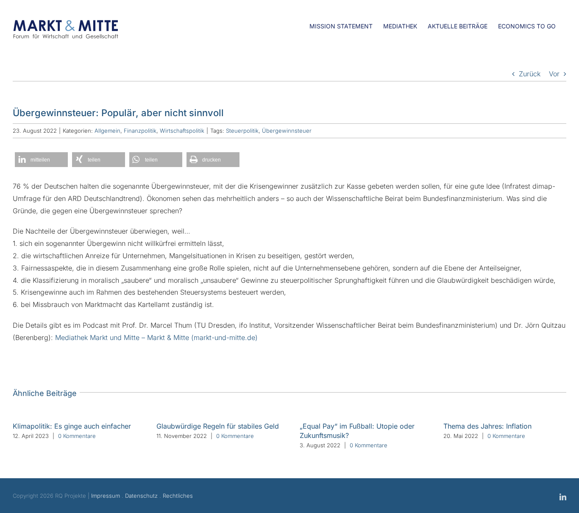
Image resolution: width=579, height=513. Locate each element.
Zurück (529, 74)
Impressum (105, 495)
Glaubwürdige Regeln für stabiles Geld (217, 426)
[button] (41, 159)
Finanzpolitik (140, 130)
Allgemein (107, 130)
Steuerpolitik (242, 130)
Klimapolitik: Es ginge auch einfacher (72, 426)
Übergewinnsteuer (287, 130)
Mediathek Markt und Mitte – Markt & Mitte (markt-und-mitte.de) (156, 337)
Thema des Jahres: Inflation (487, 426)
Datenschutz (141, 495)
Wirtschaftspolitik (182, 130)
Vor (554, 74)
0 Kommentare (77, 435)
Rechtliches (178, 495)
